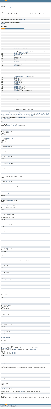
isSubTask (32, 115)
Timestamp (20, 86)
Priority (7, 228)
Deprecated (11, 404)
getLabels (31, 113)
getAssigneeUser (34, 112)
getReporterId (32, 114)
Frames (8, 405)
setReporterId (15, 82)
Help (15, 404)
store (14, 107)
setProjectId (15, 77)
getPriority (7, 114)
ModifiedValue (6, 388)
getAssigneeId (29, 112)
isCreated (26, 115)
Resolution (18, 84)
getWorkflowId (16, 115)
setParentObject (16, 67)
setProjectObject (16, 79)
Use (7, 404)
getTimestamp (8, 118)
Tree (9, 404)
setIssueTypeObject (16, 56)
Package (4, 404)
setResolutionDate (16, 86)
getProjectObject (24, 114)
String (20, 48)
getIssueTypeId (20, 113)
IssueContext (4, 7)
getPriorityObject (12, 114)
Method (9, 406)
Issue (1, 7)
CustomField (9, 290)
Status (8, 305)
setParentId (15, 65)
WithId (12, 7)
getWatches (12, 115)
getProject (16, 114)
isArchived (23, 115)
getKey (29, 113)
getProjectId (20, 114)
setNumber (15, 63)
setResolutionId (16, 87)
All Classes (14, 405)
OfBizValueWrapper (9, 7)
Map (1, 388)
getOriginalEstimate (39, 113)
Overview (1, 404)
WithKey (15, 7)
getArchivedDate (21, 112)
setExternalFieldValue (16, 48)
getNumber (35, 113)
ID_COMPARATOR (3, 23)
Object (25, 48)
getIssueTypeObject (25, 113)
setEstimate (15, 47)
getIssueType (16, 113)
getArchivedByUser (16, 112)
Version (22, 53)
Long (17, 47)
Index (14, 404)
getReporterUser (37, 114)
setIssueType (15, 54)
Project (19, 79)
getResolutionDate (46, 114)
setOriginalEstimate (16, 64)
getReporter (28, 114)
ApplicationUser (19, 81)
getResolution (41, 114)
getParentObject (3, 114)
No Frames (11, 405)
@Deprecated (3, 395)
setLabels (15, 61)
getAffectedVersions (6, 112)
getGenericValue (3, 113)
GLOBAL (2, 20)
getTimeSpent (3, 115)
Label (18, 61)
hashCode (20, 115)
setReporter (15, 81)
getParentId (47, 113)
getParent (43, 113)
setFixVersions (15, 53)
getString (5, 118)
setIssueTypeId (15, 55)
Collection (19, 53)
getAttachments (38, 112)
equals (2, 112)
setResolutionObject (16, 88)
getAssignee (25, 112)
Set (16, 61)
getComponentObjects (43, 112)
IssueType (18, 54)
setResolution (15, 84)
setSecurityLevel (16, 90)
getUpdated (6, 115)
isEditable (29, 115)
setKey (14, 58)
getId (6, 113)
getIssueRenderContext (11, 113)
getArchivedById (11, 112)
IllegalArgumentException (9, 138)
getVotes (10, 115)
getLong (2, 118)
